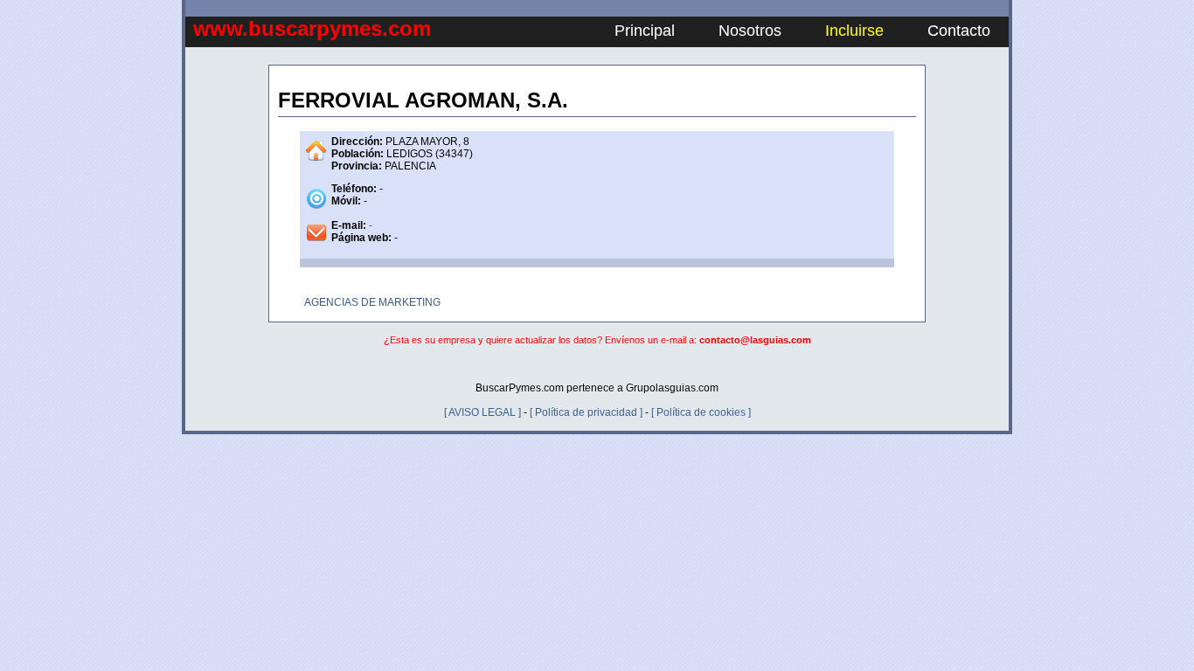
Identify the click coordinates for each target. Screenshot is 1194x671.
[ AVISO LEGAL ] (482, 412)
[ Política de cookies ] (701, 412)
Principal (644, 30)
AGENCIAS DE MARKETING (372, 302)
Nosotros (749, 30)
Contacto (958, 30)
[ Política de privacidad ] (586, 412)
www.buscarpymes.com (312, 28)
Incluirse (854, 30)
